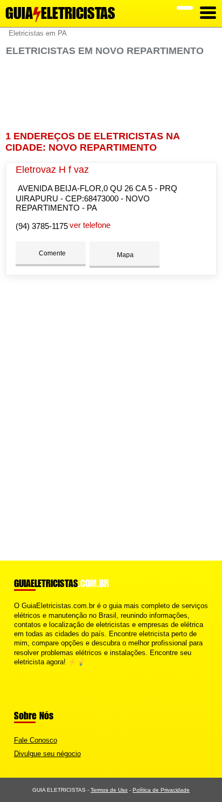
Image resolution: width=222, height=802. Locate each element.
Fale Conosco (35, 740)
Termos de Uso (109, 790)
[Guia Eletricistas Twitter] (21, 671)
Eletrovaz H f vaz (52, 169)
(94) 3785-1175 (42, 226)
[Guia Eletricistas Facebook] (16, 671)
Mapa (124, 255)
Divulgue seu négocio (47, 754)
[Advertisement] (110, 94)
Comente (51, 253)
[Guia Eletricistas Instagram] (26, 671)
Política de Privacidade (161, 790)
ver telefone (90, 225)
